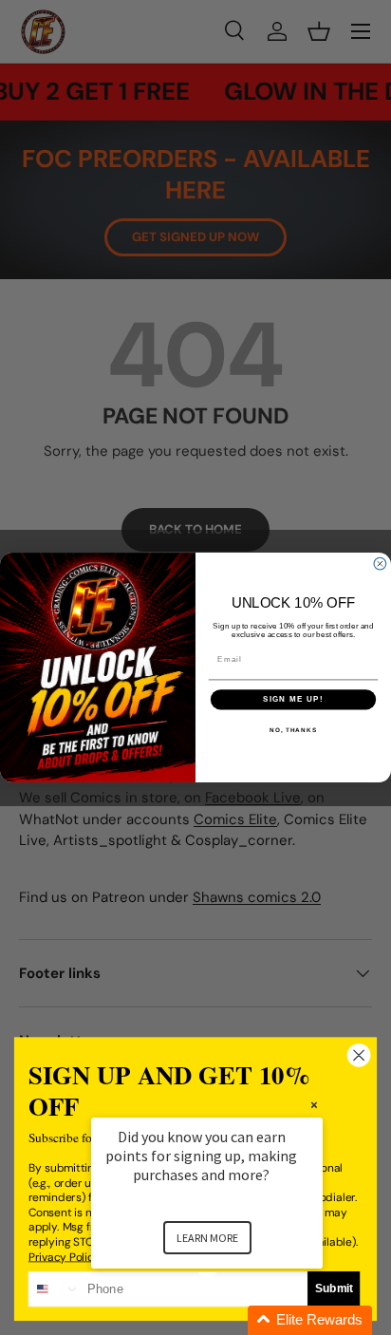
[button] (229, 1320)
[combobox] (55, 1289)
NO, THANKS (293, 729)
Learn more (207, 1238)
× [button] (314, 1105)
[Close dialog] (380, 563)
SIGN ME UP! (293, 699)
